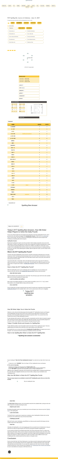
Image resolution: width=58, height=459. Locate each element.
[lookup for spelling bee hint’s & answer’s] (8, 23)
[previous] (11, 50)
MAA (13, 147)
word (13, 124)
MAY (13, 152)
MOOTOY (13, 159)
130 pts (23, 87)
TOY (13, 196)
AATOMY (13, 126)
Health (29, 5)
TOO (13, 199)
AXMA (13, 140)
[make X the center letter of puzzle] (27, 62)
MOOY (13, 164)
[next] (13, 50)
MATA (13, 150)
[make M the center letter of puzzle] (24, 56)
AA (13, 168)
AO (13, 131)
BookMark (47, 5)
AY (12, 173)
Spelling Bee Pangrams (29, 263)
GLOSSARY (9, 5)
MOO (12, 157)
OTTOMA (13, 187)
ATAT (13, 175)
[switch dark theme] (9, 451)
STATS (39, 22)
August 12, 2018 (27, 81)
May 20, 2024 (27, 78)
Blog (37, 5)
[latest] (15, 50)
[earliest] (8, 50)
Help (31, 6)
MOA (12, 154)
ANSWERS (19, 22)
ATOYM (13, 136)
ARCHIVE (33, 22)
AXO (13, 143)
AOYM (13, 133)
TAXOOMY (12, 194)
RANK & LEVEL (4, 5)
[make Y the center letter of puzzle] (23, 60)
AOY (12, 129)
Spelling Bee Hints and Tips (28, 271)
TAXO (12, 192)
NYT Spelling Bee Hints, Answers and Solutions (40, 445)
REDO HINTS (22, 28)
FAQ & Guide (42, 5)
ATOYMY (12, 138)
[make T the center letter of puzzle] (32, 60)
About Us (27, 6)
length (39, 124)
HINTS (12, 22)
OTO (13, 182)
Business (18, 5)
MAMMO (13, 145)
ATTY (13, 178)
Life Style (33, 5)
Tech (14, 5)
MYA (13, 166)
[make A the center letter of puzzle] (27, 54)
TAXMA (13, 189)
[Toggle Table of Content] (21, 227)
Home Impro (23, 5)
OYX (13, 185)
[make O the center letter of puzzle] (32, 56)
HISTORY (26, 22)
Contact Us (53, 5)
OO (13, 180)
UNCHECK (29, 28)
